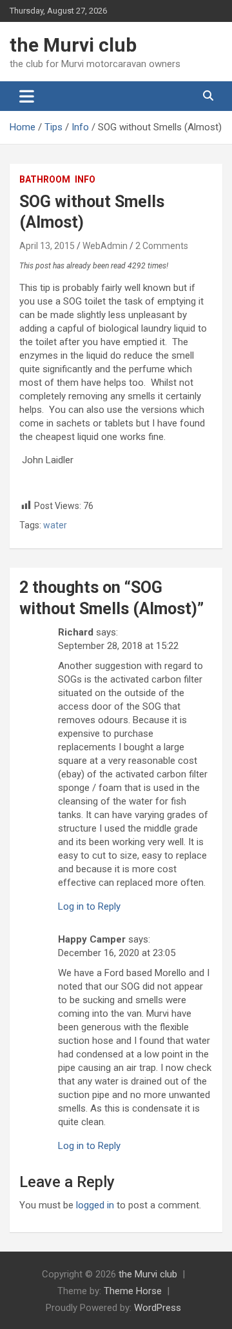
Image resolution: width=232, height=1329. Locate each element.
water (55, 525)
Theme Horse (133, 1291)
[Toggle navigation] (27, 96)
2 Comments (161, 246)
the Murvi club (73, 45)
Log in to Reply (89, 906)
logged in (95, 1205)
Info (85, 179)
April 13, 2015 (47, 246)
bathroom (44, 179)
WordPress (157, 1308)
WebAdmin (105, 246)
